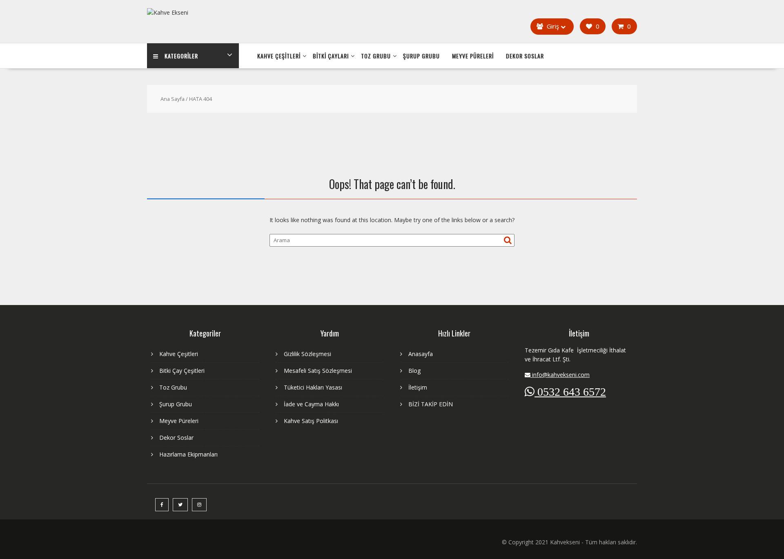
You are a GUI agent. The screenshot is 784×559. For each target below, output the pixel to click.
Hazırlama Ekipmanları (188, 454)
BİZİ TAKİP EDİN (430, 404)
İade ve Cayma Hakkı (311, 404)
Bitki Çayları (331, 55)
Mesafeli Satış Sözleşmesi (318, 370)
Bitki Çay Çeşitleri (182, 370)
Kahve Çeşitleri (279, 55)
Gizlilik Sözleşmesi (307, 354)
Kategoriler (181, 55)
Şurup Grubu (421, 55)
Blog (414, 370)
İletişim (417, 387)
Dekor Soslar (525, 55)
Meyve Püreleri (473, 55)
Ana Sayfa (172, 98)
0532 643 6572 (570, 391)
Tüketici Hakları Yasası (313, 387)
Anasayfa (420, 354)
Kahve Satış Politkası (311, 421)
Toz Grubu (376, 55)
